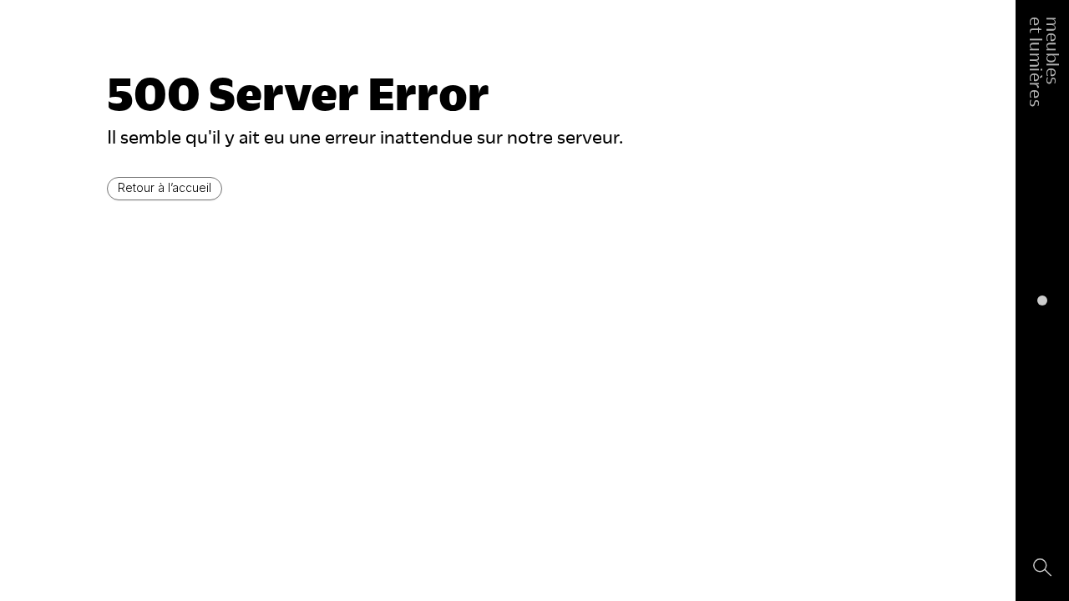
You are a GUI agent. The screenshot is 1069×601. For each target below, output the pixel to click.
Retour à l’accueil (164, 187)
